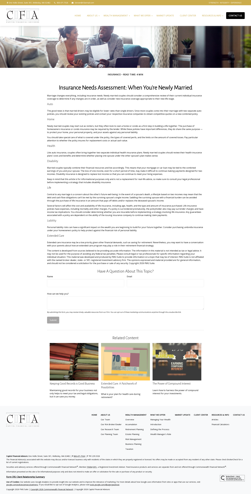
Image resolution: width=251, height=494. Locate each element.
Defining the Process (159, 429)
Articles (215, 419)
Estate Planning (132, 434)
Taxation (129, 449)
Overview (129, 419)
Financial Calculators (220, 424)
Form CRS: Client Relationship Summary (25, 476)
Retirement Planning (134, 429)
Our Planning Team (109, 434)
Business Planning (133, 444)
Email (129, 276)
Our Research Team (110, 429)
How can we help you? (58, 293)
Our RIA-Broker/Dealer (111, 424)
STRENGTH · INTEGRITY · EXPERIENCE (225, 2)
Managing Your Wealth (160, 419)
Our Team (105, 419)
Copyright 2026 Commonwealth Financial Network (51, 489)
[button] (78, 15)
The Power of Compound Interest (172, 383)
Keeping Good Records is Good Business (72, 383)
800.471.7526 (62, 2)
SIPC (95, 467)
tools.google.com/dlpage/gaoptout (104, 484)
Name (50, 276)
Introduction (155, 424)
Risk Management (133, 439)
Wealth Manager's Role (160, 434)
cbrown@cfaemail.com (84, 2)
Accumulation (131, 424)
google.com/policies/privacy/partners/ (22, 484)
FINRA (89, 467)
